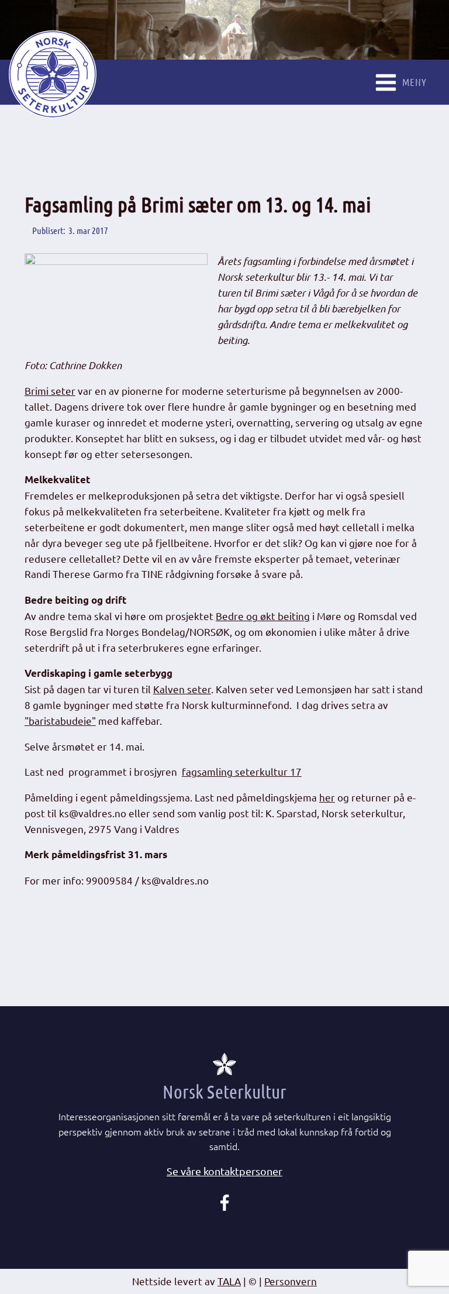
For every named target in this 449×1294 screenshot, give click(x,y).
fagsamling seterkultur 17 (242, 771)
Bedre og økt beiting (263, 616)
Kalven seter (182, 689)
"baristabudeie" (60, 720)
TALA (229, 1281)
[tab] (224, 1171)
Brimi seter (50, 390)
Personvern (290, 1281)
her (327, 797)
